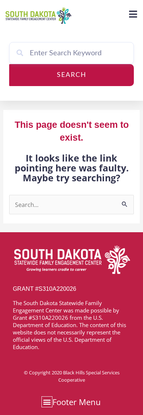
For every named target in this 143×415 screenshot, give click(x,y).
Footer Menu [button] (76, 401)
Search (72, 75)
